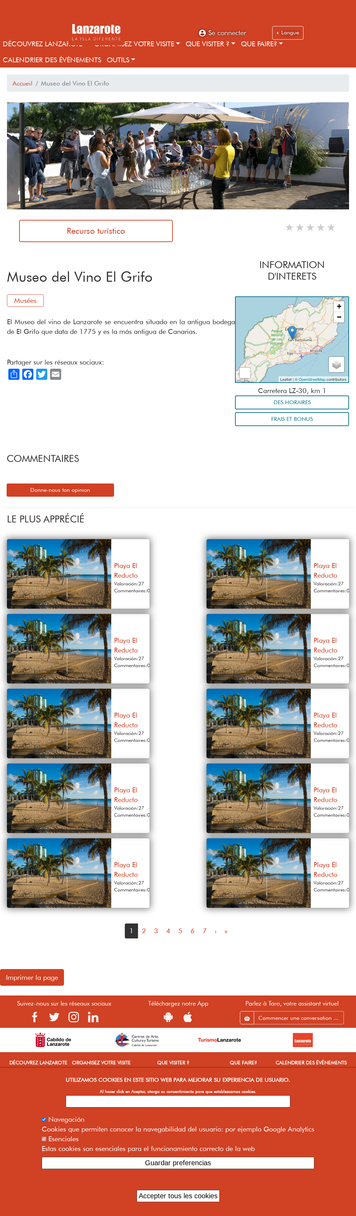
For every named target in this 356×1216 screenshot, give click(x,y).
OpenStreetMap (312, 379)
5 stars (331, 227)
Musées (25, 300)
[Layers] (336, 364)
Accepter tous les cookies (178, 1196)
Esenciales (63, 1139)
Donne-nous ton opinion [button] (60, 490)
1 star (290, 227)
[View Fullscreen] (245, 373)
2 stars (300, 227)
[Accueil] (96, 31)
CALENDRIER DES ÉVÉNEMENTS (52, 60)
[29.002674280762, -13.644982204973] (292, 333)
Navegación (66, 1119)
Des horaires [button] (292, 402)
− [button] (339, 317)
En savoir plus (178, 1101)
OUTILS (118, 60)
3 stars (311, 227)
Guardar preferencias (178, 1163)
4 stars (321, 227)
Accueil (23, 83)
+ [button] (339, 306)
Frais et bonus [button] (292, 419)
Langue (289, 32)
